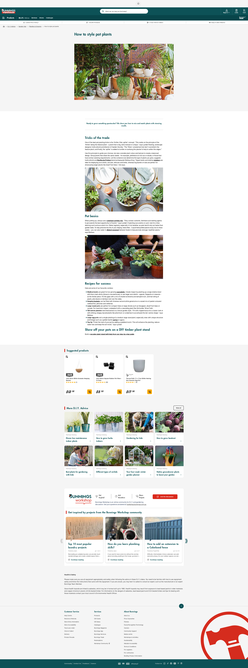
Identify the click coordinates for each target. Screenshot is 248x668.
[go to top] (181, 606)
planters (157, 160)
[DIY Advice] (24, 18)
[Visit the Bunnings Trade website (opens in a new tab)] (242, 18)
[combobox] (124, 11)
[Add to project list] (66, 356)
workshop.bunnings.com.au (136, 504)
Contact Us (77, 663)
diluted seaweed (113, 230)
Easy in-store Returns (218, 22)
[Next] (186, 541)
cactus (115, 320)
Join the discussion (166, 496)
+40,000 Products (94, 22)
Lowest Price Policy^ (32, 22)
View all (178, 408)
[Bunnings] (8, 13)
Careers (93, 663)
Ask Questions (121, 496)
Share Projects (141, 496)
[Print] (138, 4)
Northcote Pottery (104, 160)
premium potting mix (115, 221)
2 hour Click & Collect (156, 22)
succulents (121, 292)
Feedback (86, 663)
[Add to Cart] (89, 391)
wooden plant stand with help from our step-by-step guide (112, 334)
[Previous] (61, 541)
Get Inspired (101, 496)
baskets (97, 301)
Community (68, 663)
